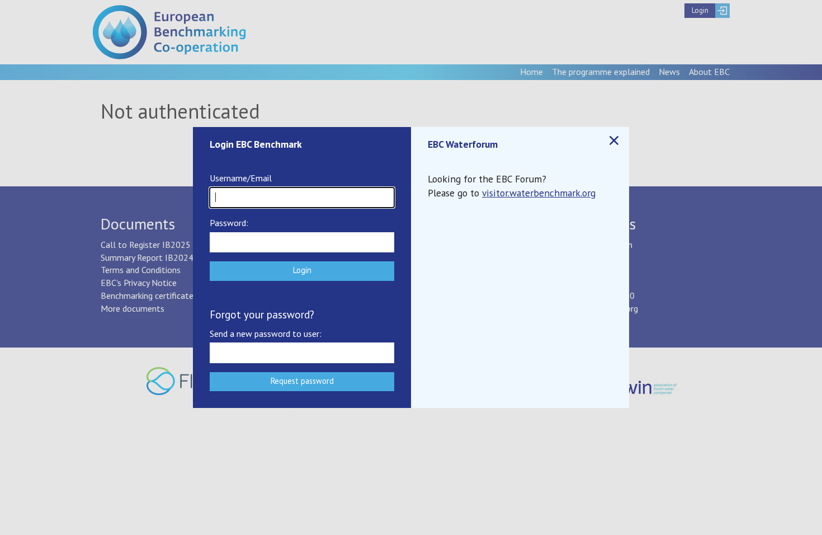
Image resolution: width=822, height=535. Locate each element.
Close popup (614, 140)
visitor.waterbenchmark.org (539, 192)
